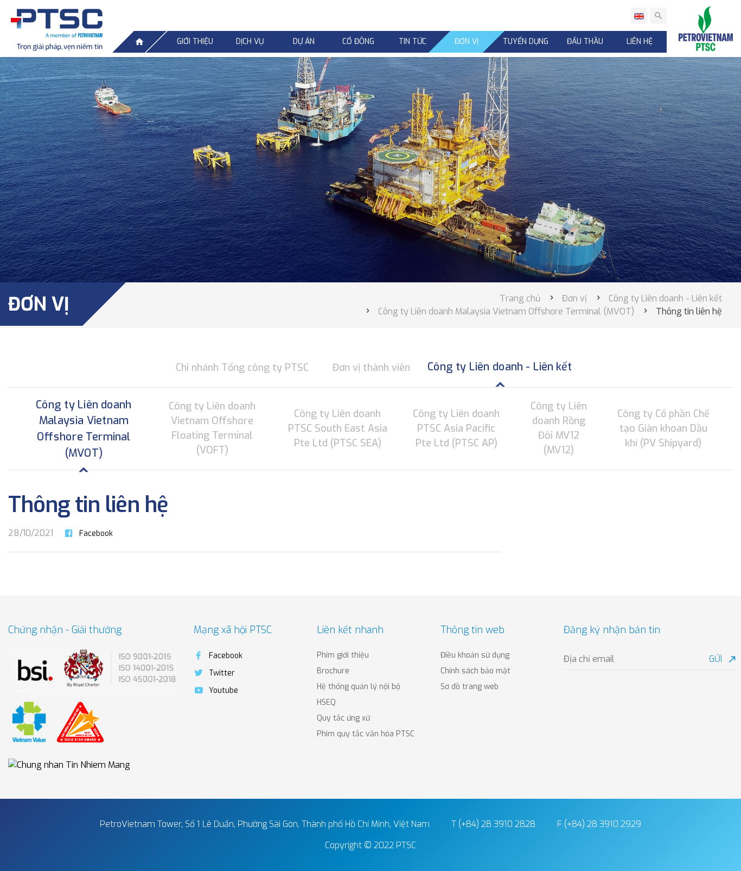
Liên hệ (640, 41)
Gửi (721, 659)
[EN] (639, 16)
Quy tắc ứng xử (343, 718)
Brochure (333, 671)
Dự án (304, 41)
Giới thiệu (195, 41)
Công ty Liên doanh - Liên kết (499, 367)
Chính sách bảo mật (475, 671)
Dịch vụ (250, 41)
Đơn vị (466, 41)
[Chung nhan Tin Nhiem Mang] (69, 764)
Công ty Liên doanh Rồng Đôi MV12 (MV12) (559, 428)
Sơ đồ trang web (469, 686)
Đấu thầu (585, 41)
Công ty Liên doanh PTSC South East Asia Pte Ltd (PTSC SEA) (337, 428)
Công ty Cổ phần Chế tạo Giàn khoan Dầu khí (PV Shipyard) (663, 428)
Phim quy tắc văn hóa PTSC (365, 734)
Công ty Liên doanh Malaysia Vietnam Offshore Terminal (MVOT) (83, 428)
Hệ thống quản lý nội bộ (358, 686)
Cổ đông (358, 41)
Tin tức (412, 41)
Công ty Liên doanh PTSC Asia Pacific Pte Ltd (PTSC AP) (456, 428)
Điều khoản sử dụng (474, 655)
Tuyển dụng (525, 41)
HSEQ (326, 702)
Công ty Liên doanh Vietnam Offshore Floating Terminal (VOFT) (212, 428)
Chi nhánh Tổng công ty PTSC (242, 367)
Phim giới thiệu (343, 655)
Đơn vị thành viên (371, 367)
